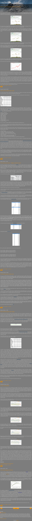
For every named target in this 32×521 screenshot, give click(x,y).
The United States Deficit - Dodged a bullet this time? (10, 163)
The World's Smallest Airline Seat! (7, 274)
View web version (16, 509)
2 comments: (9, 306)
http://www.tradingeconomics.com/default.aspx (6, 463)
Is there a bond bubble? (4, 385)
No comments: (10, 85)
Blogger (17, 520)
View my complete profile (3, 518)
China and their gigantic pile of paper (7, 311)
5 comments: (9, 380)
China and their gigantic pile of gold (7, 90)
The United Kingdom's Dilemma (6, 470)
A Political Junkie (3, 512)
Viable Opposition (5, 2)
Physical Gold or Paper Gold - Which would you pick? (10, 6)
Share (1, 86)
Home (16, 508)
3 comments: (9, 157)
